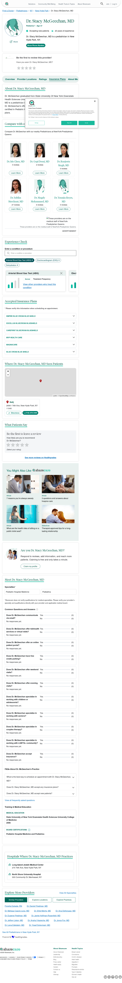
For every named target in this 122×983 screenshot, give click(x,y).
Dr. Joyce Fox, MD (61, 920)
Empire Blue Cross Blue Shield (21, 316)
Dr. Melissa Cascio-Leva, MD (17, 910)
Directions (15, 413)
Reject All (69, 122)
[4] (30, 67)
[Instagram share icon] (109, 977)
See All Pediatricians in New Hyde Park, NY (21, 932)
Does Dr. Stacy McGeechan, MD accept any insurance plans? (32, 787)
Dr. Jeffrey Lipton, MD (14, 920)
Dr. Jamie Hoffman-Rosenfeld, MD (45, 915)
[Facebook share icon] (105, 977)
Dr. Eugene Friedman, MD (16, 915)
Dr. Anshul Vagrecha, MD (38, 920)
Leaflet (55, 396)
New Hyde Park (41, 10)
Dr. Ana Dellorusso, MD (66, 910)
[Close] (94, 101)
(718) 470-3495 (31, 413)
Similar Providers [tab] (16, 899)
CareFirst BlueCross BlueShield (22, 330)
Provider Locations (27, 79)
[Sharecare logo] (25, 949)
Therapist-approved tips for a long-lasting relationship (56, 529)
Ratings (43, 79)
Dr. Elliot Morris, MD (42, 910)
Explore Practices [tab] (64, 899)
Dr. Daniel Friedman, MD (37, 906)
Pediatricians (21, 10)
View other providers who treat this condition (39, 286)
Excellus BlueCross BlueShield (21, 323)
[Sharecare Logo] (6, 3)
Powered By (6, 937)
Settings (36, 122)
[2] (22, 67)
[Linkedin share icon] (113, 977)
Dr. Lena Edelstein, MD (14, 925)
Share (15, 41)
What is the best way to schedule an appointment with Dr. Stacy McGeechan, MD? (39, 778)
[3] (26, 67)
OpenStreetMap (63, 396)
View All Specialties (67, 892)
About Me (73, 79)
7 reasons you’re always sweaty (20, 498)
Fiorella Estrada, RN (13, 906)
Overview (10, 79)
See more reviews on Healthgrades (40, 457)
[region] (61, 113)
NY (31, 10)
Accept (86, 122)
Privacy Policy (55, 114)
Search (102, 3)
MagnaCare (11, 344)
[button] (36, 609)
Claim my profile (30, 566)
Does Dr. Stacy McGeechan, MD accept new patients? (29, 793)
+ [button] (8, 371)
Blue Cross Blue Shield (17, 352)
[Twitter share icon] (116, 977)
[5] (34, 67)
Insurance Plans (57, 79)
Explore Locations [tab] (40, 899)
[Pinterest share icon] (120, 977)
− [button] (8, 374)
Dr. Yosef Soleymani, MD (39, 925)
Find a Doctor (8, 10)
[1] (18, 67)
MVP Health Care (14, 337)
